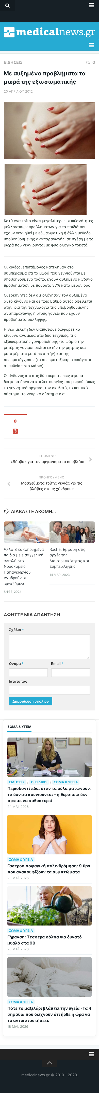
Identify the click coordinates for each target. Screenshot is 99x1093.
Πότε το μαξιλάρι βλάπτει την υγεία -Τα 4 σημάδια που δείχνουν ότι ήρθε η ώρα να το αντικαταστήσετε (49, 1014)
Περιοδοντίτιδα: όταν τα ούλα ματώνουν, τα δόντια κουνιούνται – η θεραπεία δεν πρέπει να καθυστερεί (49, 794)
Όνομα (16, 663)
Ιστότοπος (18, 681)
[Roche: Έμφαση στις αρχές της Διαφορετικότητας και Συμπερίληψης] (72, 532)
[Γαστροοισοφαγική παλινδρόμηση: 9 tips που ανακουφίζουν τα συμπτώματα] (49, 834)
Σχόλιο (16, 629)
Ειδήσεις (13, 62)
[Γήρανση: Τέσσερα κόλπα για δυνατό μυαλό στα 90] (49, 906)
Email (57, 663)
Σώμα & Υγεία (66, 782)
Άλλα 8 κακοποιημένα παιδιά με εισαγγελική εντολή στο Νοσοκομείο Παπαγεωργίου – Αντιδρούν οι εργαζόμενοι (24, 566)
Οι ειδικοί (39, 782)
